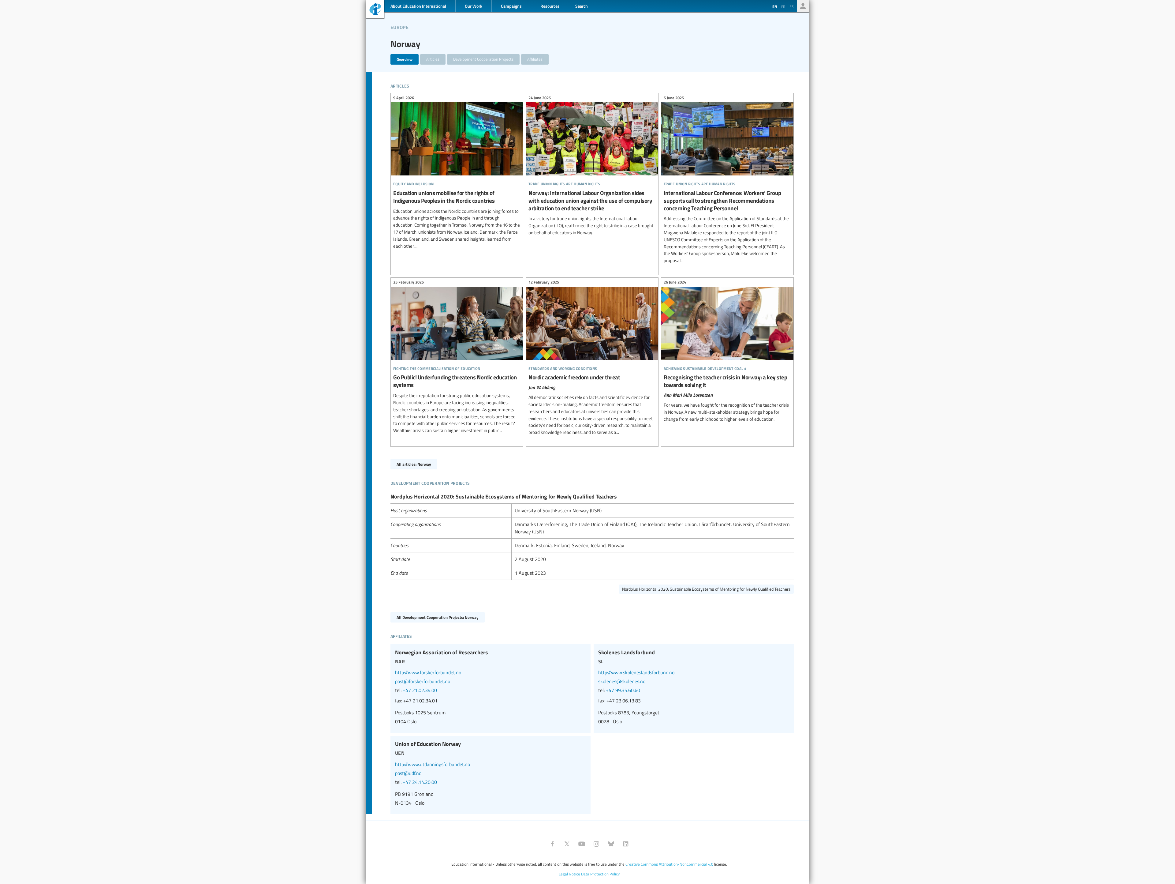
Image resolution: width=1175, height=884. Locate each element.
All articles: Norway (414, 464)
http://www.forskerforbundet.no (428, 672)
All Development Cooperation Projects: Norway (438, 617)
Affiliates (535, 59)
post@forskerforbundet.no (422, 681)
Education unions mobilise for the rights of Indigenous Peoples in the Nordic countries (457, 172)
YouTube (581, 844)
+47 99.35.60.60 (623, 690)
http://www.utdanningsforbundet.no (432, 764)
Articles (432, 59)
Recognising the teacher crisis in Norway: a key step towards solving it (727, 351)
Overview (404, 59)
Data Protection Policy (600, 874)
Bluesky (611, 844)
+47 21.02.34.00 (420, 690)
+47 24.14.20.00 (420, 782)
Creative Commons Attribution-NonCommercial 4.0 (669, 864)
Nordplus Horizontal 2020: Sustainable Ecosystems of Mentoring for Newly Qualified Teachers (706, 589)
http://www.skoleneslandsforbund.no (636, 672)
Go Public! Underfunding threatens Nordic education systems (457, 357)
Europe (399, 26)
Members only (803, 6)
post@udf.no (408, 773)
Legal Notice (569, 874)
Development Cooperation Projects (483, 59)
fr (783, 6)
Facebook (552, 844)
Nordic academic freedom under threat (592, 358)
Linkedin (625, 844)
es (791, 6)
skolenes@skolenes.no (621, 681)
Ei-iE (375, 10)
